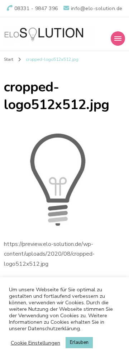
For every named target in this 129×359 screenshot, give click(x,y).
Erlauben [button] (79, 342)
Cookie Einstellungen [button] (35, 343)
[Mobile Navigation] (118, 38)
